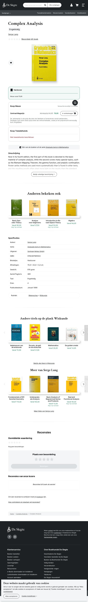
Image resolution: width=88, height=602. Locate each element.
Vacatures (47, 574)
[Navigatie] (83, 5)
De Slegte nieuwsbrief (52, 577)
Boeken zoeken (12, 557)
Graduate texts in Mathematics (57, 147)
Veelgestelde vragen (50, 537)
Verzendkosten (49, 566)
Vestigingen (48, 572)
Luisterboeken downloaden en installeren (22, 574)
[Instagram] (15, 537)
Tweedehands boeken (44, 13)
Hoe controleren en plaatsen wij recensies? (24, 502)
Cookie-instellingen (29, 596)
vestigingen (57, 533)
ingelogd (39, 497)
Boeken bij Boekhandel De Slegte (56, 560)
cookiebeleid (7, 591)
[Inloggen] (71, 5)
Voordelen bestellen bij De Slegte (56, 557)
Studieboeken (81, 13)
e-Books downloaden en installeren (20, 572)
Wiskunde (43, 295)
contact (50, 530)
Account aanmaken (14, 577)
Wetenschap (33, 295)
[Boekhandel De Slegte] (10, 5)
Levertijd (10, 566)
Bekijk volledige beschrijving (43, 174)
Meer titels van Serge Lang (44, 411)
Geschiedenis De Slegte (52, 554)
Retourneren (11, 569)
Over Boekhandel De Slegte (56, 549)
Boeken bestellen (13, 554)
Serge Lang (13, 34)
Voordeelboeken (70, 13)
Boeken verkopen (13, 560)
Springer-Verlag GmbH (36, 251)
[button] (4, 332)
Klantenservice (13, 549)
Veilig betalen (49, 563)
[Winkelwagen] (77, 5)
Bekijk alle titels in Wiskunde (44, 363)
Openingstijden (12, 563)
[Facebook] (9, 537)
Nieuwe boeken (58, 13)
